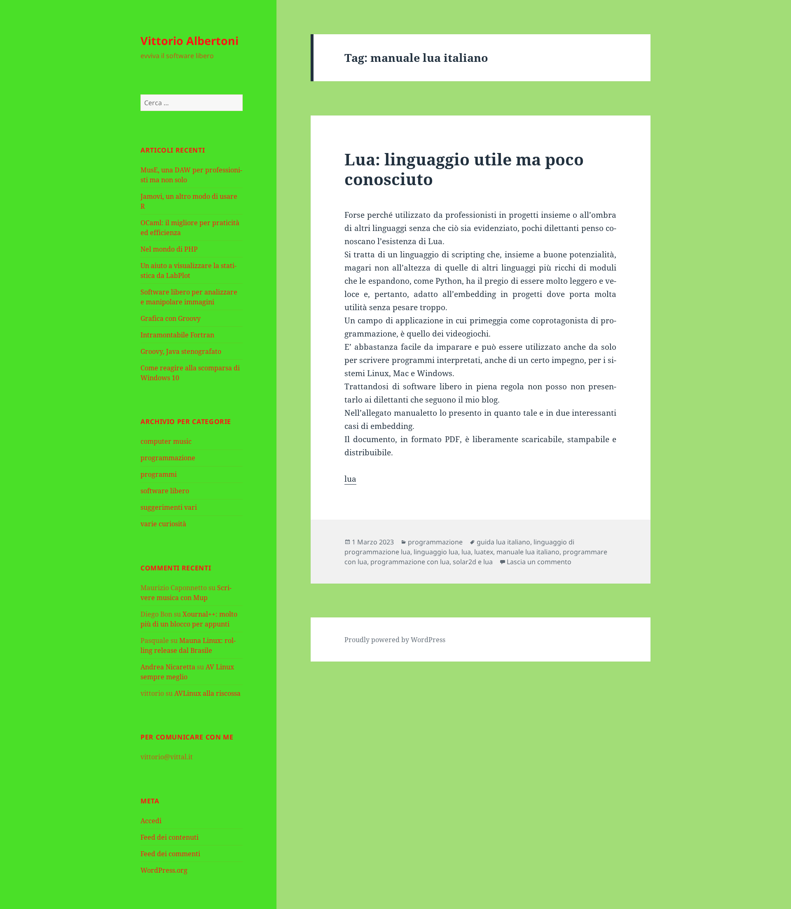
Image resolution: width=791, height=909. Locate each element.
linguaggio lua (436, 551)
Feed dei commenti (170, 853)
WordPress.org (163, 870)
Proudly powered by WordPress (394, 639)
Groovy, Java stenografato (180, 351)
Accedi (150, 820)
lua (350, 478)
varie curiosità (163, 523)
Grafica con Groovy (170, 318)
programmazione (167, 457)
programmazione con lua (409, 561)
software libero (164, 490)
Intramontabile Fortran (177, 334)
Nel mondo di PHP (169, 249)
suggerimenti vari (168, 507)
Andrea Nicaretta (167, 666)
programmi (158, 474)
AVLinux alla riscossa (207, 693)
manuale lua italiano (527, 551)
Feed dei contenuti (169, 837)
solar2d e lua (473, 561)
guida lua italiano (503, 541)
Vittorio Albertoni (189, 40)
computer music (166, 441)
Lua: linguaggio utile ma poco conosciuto (464, 169)
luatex (483, 551)
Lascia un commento (539, 561)
